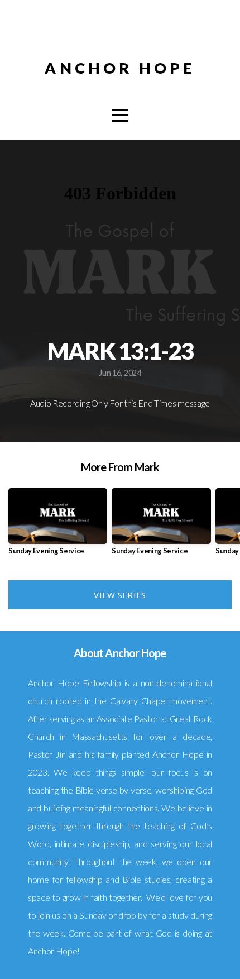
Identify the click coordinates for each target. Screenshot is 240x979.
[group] (57, 525)
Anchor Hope (120, 68)
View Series (120, 594)
